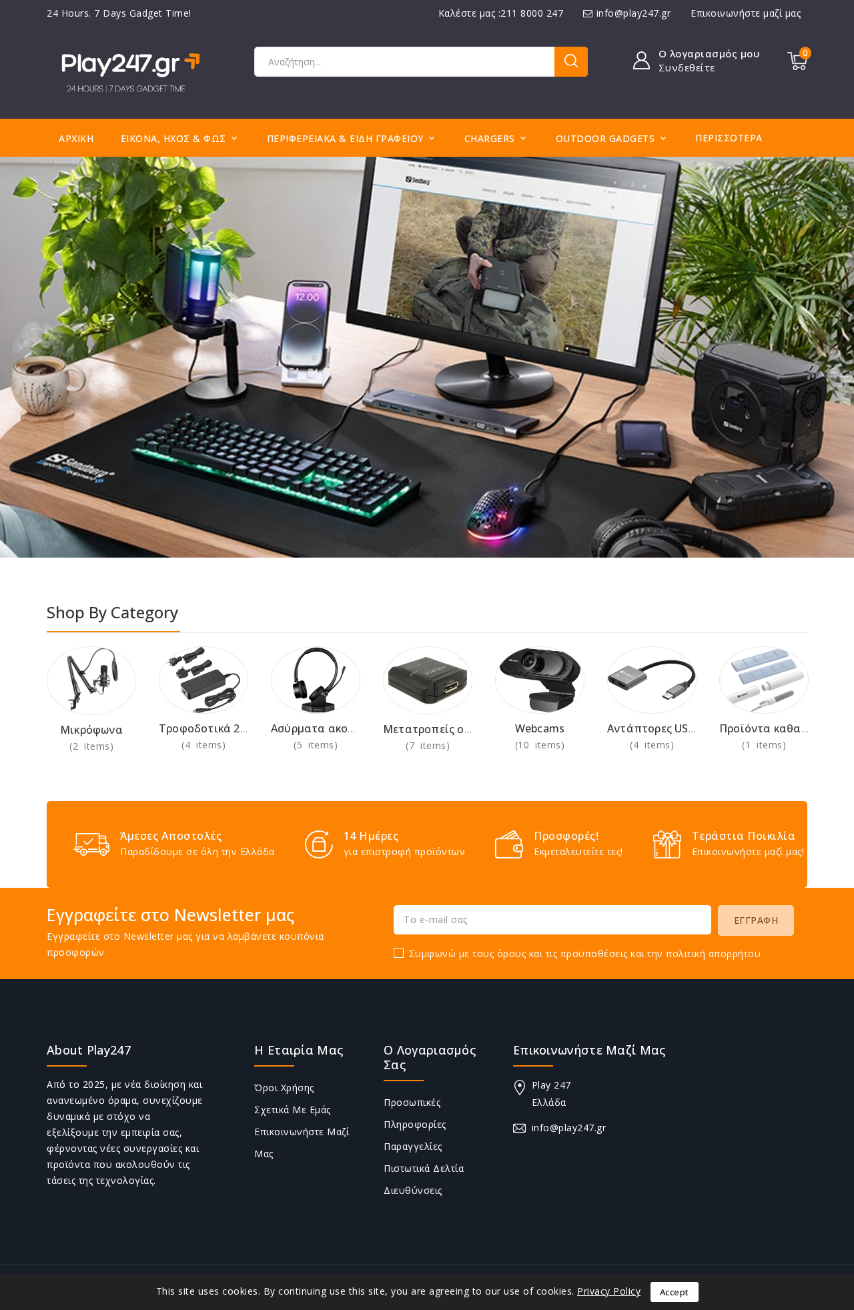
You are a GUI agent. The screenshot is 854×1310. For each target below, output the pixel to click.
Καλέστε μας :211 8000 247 (501, 13)
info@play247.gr (633, 13)
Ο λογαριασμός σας (430, 1057)
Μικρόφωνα (91, 729)
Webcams (539, 728)
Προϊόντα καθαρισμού (779, 728)
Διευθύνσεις (413, 1190)
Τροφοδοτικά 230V (209, 728)
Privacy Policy (608, 1291)
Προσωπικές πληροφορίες (415, 1113)
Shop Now (92, 746)
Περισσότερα (729, 137)
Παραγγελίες (413, 1146)
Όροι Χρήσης (284, 1087)
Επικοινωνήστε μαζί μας (746, 13)
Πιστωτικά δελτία (424, 1168)
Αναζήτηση (571, 62)
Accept (674, 1292)
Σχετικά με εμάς (292, 1109)
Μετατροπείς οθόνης (439, 729)
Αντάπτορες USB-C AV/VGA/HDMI (695, 728)
